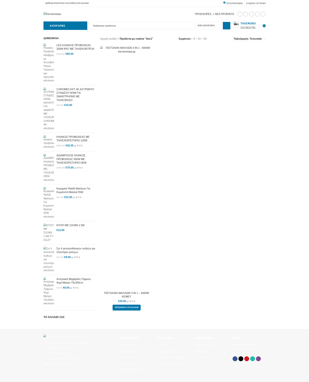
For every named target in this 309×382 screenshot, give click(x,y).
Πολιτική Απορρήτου (131, 369)
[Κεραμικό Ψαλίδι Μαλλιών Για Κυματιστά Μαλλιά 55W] (48, 203)
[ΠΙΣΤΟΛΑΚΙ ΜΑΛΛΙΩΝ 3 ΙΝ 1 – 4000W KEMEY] (126, 168)
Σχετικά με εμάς (128, 345)
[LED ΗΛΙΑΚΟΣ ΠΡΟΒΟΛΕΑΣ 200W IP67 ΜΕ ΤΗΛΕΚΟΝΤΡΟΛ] (48, 63)
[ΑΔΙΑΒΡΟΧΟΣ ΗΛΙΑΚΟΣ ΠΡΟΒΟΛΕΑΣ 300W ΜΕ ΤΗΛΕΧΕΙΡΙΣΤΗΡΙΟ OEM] (48, 168)
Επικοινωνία (202, 357)
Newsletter (201, 351)
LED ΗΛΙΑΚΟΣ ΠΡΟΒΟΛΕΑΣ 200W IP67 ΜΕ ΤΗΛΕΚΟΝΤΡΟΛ (75, 47)
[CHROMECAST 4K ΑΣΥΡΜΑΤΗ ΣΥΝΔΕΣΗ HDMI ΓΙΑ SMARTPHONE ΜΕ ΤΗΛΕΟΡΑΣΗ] (48, 109)
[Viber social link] (263, 14)
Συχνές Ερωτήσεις (205, 345)
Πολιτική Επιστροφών (169, 363)
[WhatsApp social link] (257, 14)
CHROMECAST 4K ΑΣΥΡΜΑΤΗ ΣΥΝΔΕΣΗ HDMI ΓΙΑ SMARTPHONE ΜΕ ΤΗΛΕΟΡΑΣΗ (75, 95)
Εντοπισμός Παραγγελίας (171, 357)
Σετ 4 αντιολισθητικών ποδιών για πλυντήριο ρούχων (75, 250)
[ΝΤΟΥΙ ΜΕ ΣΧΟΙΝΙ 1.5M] (48, 233)
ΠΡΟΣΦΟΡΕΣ (203, 14)
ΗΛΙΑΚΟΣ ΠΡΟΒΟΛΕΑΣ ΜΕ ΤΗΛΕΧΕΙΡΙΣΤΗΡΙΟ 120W (73, 139)
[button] (127, 308)
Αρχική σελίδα (108, 38)
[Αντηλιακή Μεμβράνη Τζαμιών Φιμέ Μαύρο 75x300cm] (48, 291)
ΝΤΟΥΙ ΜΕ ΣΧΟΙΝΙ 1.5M (70, 225)
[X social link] (245, 14)
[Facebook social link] (239, 14)
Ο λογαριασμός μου (168, 351)
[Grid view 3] (220, 39)
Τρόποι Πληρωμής (130, 351)
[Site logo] (52, 14)
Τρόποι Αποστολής (130, 357)
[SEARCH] (226, 25)
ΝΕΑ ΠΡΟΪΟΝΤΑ (224, 14)
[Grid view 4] (226, 39)
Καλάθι (161, 345)
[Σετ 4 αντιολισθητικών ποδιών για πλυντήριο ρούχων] (48, 259)
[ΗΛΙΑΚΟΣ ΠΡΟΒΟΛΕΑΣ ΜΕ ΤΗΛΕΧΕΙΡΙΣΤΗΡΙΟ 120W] (48, 142)
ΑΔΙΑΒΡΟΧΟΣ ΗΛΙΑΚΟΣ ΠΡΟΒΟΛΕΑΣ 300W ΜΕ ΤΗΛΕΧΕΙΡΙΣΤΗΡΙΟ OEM (71, 159)
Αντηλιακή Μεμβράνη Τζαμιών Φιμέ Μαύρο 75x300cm (73, 281)
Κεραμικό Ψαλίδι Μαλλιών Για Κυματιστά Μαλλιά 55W (73, 190)
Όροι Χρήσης (126, 363)
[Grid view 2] (214, 39)
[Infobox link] (245, 25)
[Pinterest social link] (251, 14)
